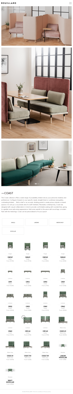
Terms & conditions (38, 391)
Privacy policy (47, 391)
